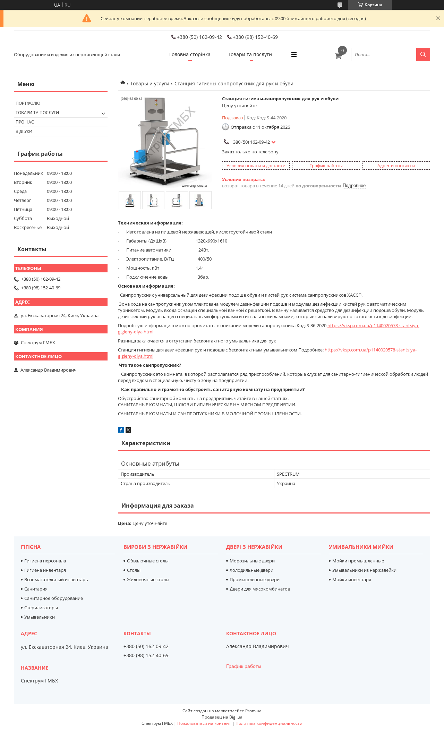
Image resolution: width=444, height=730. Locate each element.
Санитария (36, 589)
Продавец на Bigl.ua (222, 717)
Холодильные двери (251, 570)
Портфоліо (28, 103)
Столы (133, 570)
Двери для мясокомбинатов (260, 589)
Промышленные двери (255, 579)
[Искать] (423, 54)
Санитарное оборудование (53, 598)
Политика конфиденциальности (269, 723)
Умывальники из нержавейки (364, 570)
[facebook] (121, 431)
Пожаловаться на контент (204, 723)
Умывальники (39, 617)
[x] (128, 431)
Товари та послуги (250, 54)
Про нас (25, 122)
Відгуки (24, 131)
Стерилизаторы (41, 607)
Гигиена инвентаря (45, 570)
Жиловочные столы (148, 579)
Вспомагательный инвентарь (56, 579)
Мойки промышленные (358, 561)
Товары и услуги (149, 83)
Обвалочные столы (148, 561)
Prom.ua (253, 711)
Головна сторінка (190, 54)
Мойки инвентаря (351, 579)
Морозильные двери (252, 561)
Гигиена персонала (45, 561)
